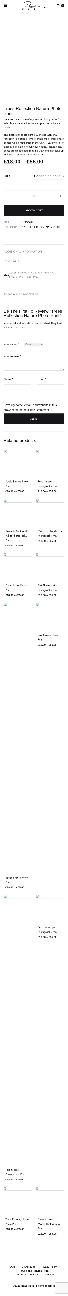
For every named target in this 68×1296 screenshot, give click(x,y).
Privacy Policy (49, 1266)
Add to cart (34, 210)
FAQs (12, 1266)
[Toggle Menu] (5, 6)
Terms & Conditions (28, 1274)
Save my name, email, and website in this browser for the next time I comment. (30, 407)
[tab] (34, 251)
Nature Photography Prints (42, 227)
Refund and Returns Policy (34, 1270)
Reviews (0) (12, 260)
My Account (28, 1266)
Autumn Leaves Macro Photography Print (49, 1224)
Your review (12, 356)
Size (7, 176)
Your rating (11, 344)
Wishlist (49, 1274)
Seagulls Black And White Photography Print (16, 535)
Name (8, 379)
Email (41, 379)
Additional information (23, 251)
